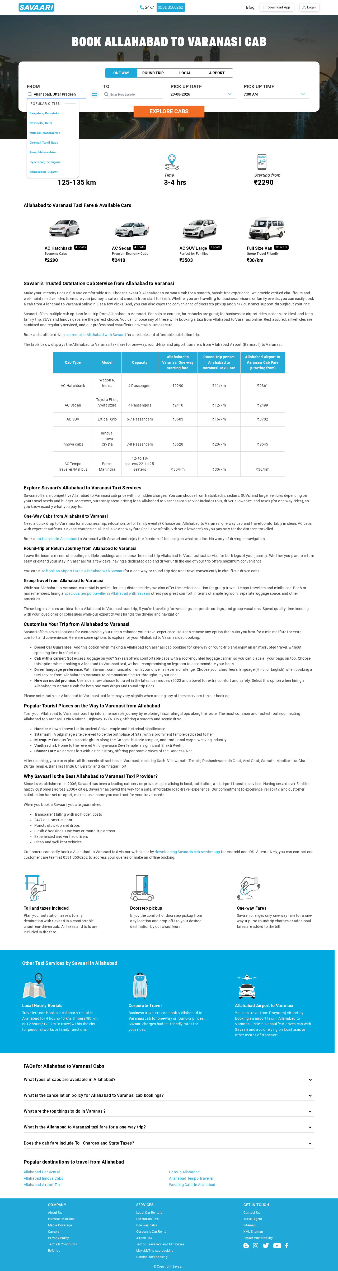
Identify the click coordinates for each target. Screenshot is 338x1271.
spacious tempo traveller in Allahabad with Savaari (107, 593)
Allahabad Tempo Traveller (191, 1178)
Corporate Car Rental (151, 1232)
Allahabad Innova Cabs (43, 1178)
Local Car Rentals (149, 1213)
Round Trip (153, 73)
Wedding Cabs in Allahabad (192, 1185)
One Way (121, 73)
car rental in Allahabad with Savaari (95, 335)
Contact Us (251, 1213)
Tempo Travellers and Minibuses (160, 1244)
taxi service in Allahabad (56, 539)
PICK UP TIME (259, 86)
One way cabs (146, 1225)
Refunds (54, 1251)
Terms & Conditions (62, 1244)
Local (185, 73)
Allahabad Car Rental (42, 1172)
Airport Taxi (144, 1238)
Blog (250, 7)
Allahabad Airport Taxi (43, 1185)
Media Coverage (60, 1225)
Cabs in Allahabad (184, 1172)
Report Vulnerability (258, 1238)
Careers (53, 1232)
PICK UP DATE (186, 86)
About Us (55, 1213)
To (106, 86)
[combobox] (276, 94)
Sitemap (249, 1225)
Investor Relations (61, 1219)
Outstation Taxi (147, 1219)
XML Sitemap (253, 1232)
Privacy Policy (58, 1238)
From (33, 86)
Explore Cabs (169, 111)
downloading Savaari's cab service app (187, 852)
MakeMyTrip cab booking (155, 1251)
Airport (217, 73)
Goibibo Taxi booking (152, 1257)
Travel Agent (252, 1219)
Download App (278, 7)
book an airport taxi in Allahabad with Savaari (85, 571)
